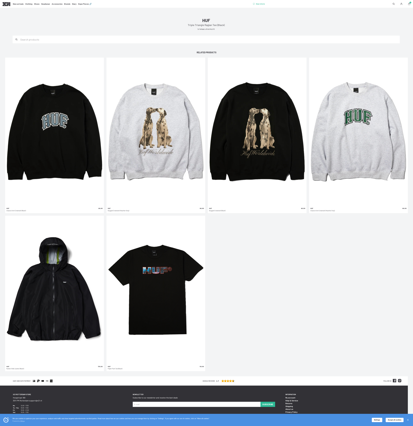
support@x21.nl (35, 400)
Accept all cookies (394, 420)
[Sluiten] (407, 420)
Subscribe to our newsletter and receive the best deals (155, 397)
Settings (377, 420)
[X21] (6, 4)
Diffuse (22, 421)
